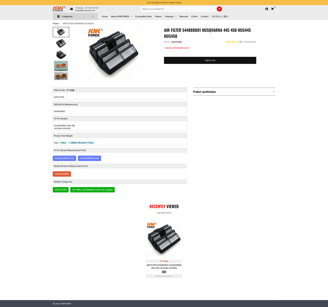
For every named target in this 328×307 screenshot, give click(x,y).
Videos (158, 16)
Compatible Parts (143, 16)
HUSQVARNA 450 (89, 158)
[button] (219, 9)
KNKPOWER (176, 42)
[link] (83, 9)
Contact (204, 16)
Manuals (184, 16)
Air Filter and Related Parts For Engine (92, 189)
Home (105, 16)
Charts (194, 16)
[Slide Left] (145, 3)
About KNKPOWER (120, 16)
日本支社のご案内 (220, 16)
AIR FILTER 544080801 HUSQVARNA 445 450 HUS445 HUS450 (164, 266)
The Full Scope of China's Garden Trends (164, 2)
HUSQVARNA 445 (64, 158)
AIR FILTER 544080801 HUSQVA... (79, 23)
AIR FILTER (60, 189)
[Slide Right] (183, 3)
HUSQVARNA (62, 174)
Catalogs (169, 16)
